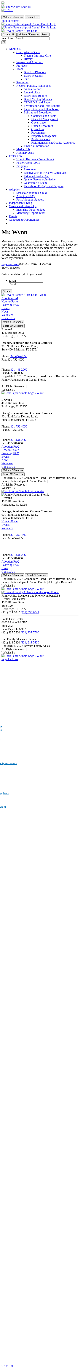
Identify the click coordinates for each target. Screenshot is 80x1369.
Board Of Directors (13, 325)
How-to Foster (10, 301)
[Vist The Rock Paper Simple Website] (22, 393)
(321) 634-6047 (30, 612)
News (4, 311)
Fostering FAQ (10, 304)
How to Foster (9, 521)
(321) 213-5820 (30, 642)
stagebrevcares (10, 264)
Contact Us (32, 17)
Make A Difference (29, 34)
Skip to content (10, 20)
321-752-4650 (18, 356)
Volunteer (7, 314)
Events (5, 308)
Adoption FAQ (10, 298)
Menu (45, 34)
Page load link (9, 659)
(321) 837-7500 (30, 632)
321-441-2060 (18, 369)
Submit (7, 291)
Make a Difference (13, 17)
